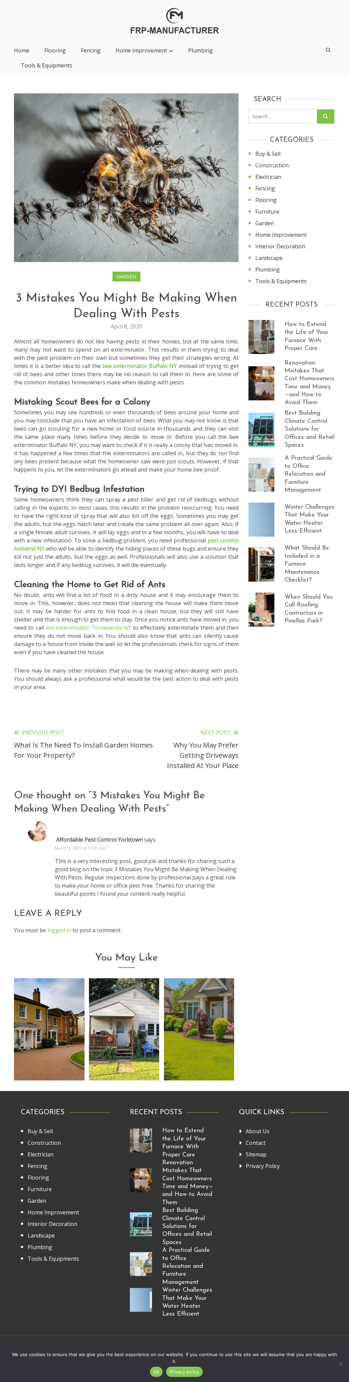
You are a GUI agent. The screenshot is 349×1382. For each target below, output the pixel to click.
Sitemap (256, 1154)
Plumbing (200, 50)
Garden (126, 276)
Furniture (267, 211)
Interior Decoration (280, 246)
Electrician (268, 177)
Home (21, 50)
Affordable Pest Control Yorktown (99, 839)
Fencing (91, 50)
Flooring (55, 50)
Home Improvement (141, 50)
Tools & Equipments (46, 65)
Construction (272, 165)
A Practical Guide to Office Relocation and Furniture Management (308, 474)
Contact (255, 1143)
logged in (59, 930)
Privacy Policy (263, 1166)
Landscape (269, 258)
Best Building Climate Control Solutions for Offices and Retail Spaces (309, 429)
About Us (258, 1131)
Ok (156, 1372)
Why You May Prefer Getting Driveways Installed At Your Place (49, 1045)
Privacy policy (184, 1372)
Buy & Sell (267, 153)
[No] (340, 1364)
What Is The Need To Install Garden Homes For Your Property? (124, 1045)
